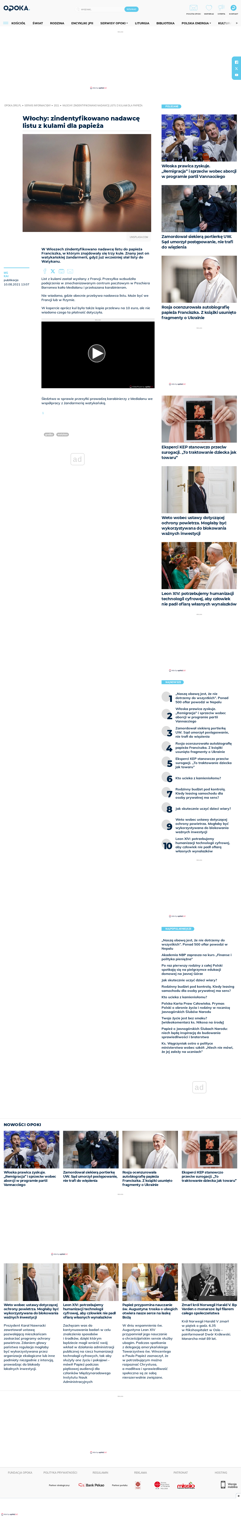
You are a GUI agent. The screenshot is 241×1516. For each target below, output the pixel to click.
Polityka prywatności (60, 1472)
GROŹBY (49, 434)
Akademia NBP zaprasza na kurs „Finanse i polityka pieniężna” (197, 957)
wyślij (70, 271)
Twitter (53, 271)
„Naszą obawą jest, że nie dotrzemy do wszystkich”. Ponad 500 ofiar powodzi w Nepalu (195, 944)
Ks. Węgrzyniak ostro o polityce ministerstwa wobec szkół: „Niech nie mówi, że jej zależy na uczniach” (197, 1047)
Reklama (140, 1472)
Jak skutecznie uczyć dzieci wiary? (189, 980)
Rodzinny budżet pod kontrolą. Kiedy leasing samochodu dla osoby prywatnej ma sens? (198, 988)
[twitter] (236, 68)
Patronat (181, 1472)
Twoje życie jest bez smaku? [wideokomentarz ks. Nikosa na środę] (193, 1020)
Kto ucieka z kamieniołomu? (184, 997)
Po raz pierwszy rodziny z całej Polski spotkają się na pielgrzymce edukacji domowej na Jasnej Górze (192, 969)
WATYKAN (63, 434)
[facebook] (236, 62)
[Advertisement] (120, 59)
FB (45, 271)
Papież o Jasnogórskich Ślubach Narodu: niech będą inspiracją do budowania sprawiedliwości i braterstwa (195, 1032)
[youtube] (236, 75)
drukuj (62, 271)
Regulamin (100, 1472)
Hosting (221, 1472)
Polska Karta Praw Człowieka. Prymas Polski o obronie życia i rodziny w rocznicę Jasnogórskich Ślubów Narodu (196, 1007)
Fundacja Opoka (20, 1472)
